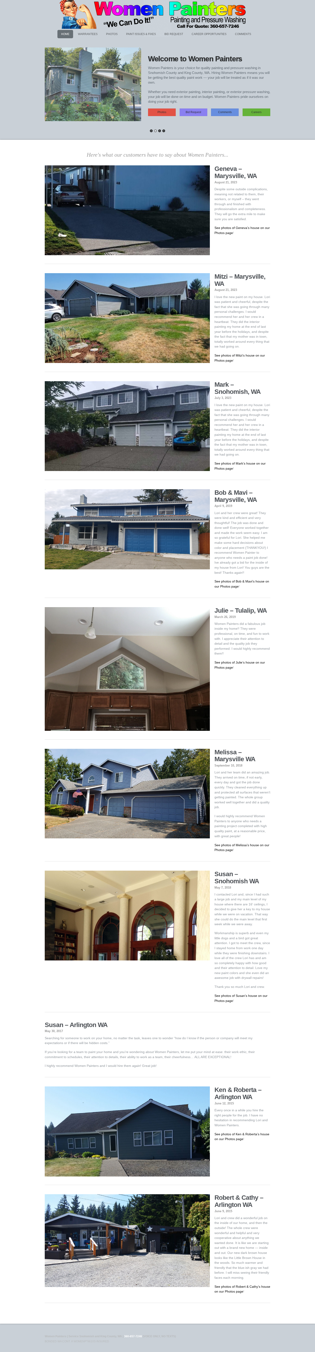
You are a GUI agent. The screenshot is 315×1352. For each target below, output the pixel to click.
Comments (243, 34)
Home (65, 34)
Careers (256, 112)
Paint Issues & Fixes (141, 34)
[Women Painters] (154, 26)
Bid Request (173, 34)
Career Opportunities (209, 34)
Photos (112, 34)
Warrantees (88, 34)
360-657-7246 (133, 1336)
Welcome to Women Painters (195, 59)
